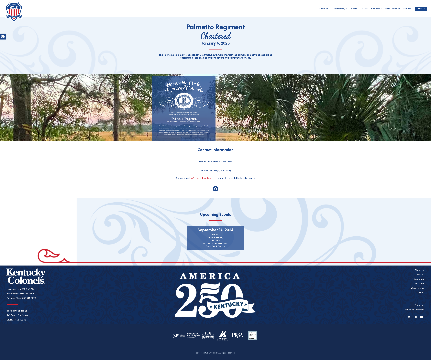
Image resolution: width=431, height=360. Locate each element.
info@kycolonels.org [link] (202, 178)
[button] (329, 8)
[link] (3, 37)
